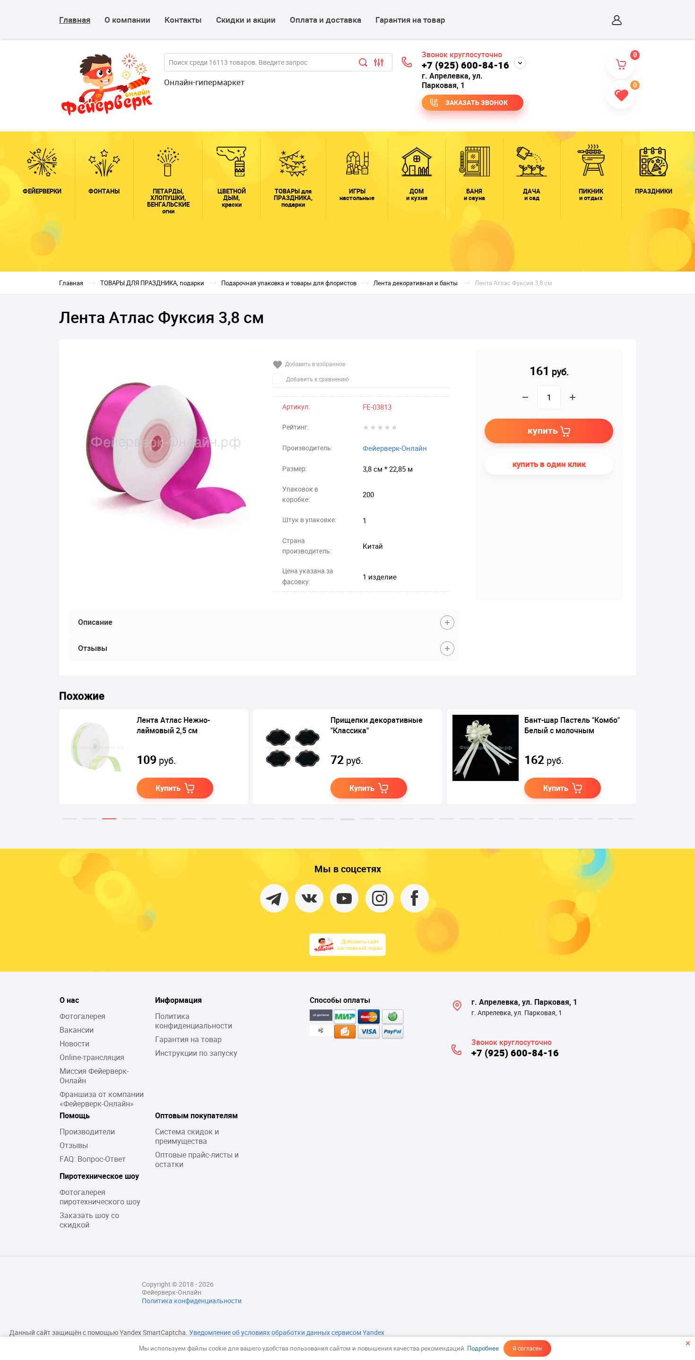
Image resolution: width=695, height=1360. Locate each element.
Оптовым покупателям (196, 1115)
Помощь (75, 1115)
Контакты (183, 19)
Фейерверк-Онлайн (395, 448)
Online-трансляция (92, 1057)
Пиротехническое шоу (99, 1176)
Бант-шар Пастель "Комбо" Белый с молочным (572, 725)
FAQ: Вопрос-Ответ (93, 1159)
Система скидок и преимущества (187, 1136)
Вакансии (77, 1030)
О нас (69, 1000)
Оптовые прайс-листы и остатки (197, 1159)
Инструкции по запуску (196, 1053)
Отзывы (74, 1145)
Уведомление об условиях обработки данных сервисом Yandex (286, 1332)
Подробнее (483, 1348)
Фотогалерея (82, 1016)
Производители (87, 1131)
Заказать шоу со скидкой (89, 1220)
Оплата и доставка (325, 19)
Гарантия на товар (410, 19)
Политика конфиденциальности (193, 1021)
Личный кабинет (617, 20)
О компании (127, 19)
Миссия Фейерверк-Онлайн (94, 1076)
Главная (74, 19)
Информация (178, 1000)
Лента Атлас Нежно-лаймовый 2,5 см (173, 725)
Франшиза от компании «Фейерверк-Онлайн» (102, 1099)
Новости (74, 1043)
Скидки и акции (246, 19)
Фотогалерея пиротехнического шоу (100, 1197)
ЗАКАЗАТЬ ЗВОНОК (476, 102)
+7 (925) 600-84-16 (465, 65)
